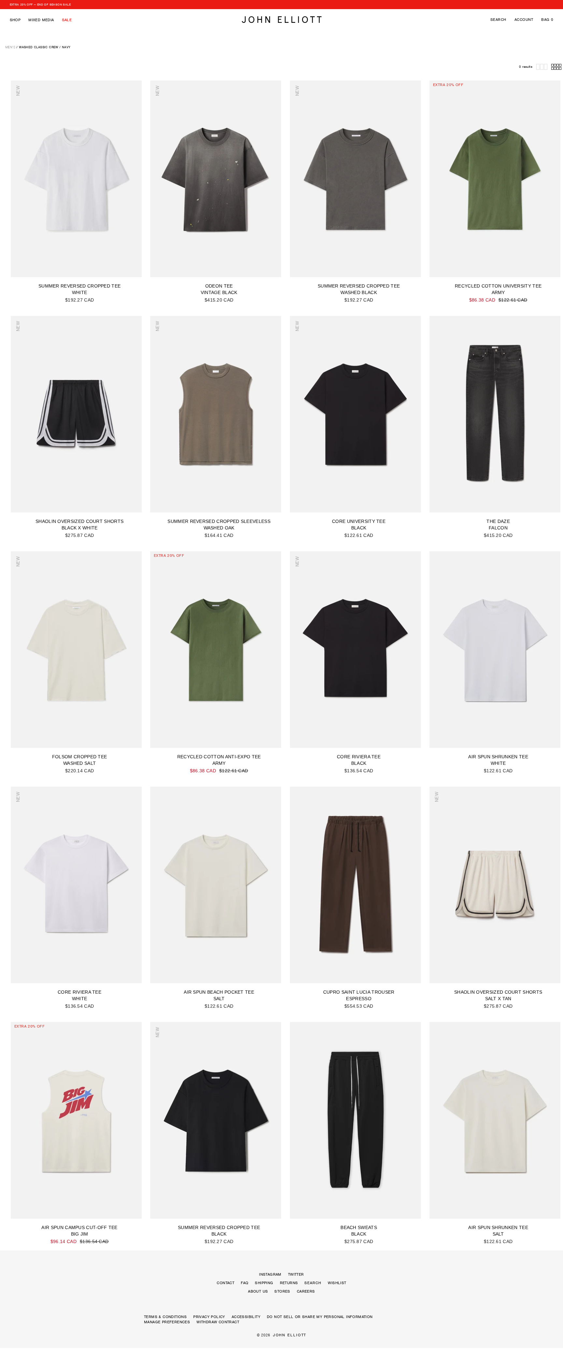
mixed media (41, 19)
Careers (306, 1291)
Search (498, 19)
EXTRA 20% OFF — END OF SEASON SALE (40, 5)
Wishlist (337, 1282)
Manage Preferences (167, 1322)
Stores (282, 1291)
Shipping (264, 1282)
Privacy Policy (209, 1316)
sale (67, 19)
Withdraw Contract (217, 1322)
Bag (547, 19)
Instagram (270, 1274)
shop (15, 19)
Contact (225, 1282)
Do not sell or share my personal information (320, 1316)
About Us (258, 1291)
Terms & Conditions (165, 1316)
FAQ (244, 1282)
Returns (289, 1282)
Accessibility (246, 1316)
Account (523, 19)
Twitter (296, 1274)
